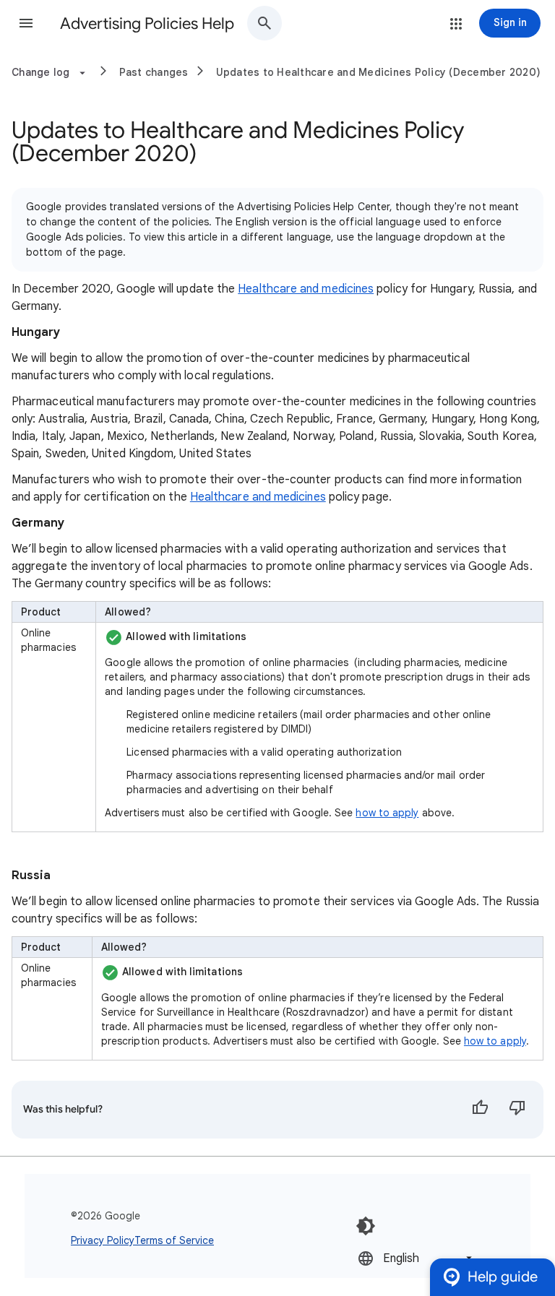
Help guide (503, 1277)
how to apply (387, 812)
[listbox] (416, 1258)
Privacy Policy (102, 1240)
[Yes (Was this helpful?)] (479, 1109)
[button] (26, 23)
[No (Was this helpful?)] (517, 1109)
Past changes (154, 72)
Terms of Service (174, 1240)
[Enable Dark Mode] (365, 1226)
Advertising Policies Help (147, 23)
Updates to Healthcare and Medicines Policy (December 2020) (378, 72)
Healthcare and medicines (306, 289)
